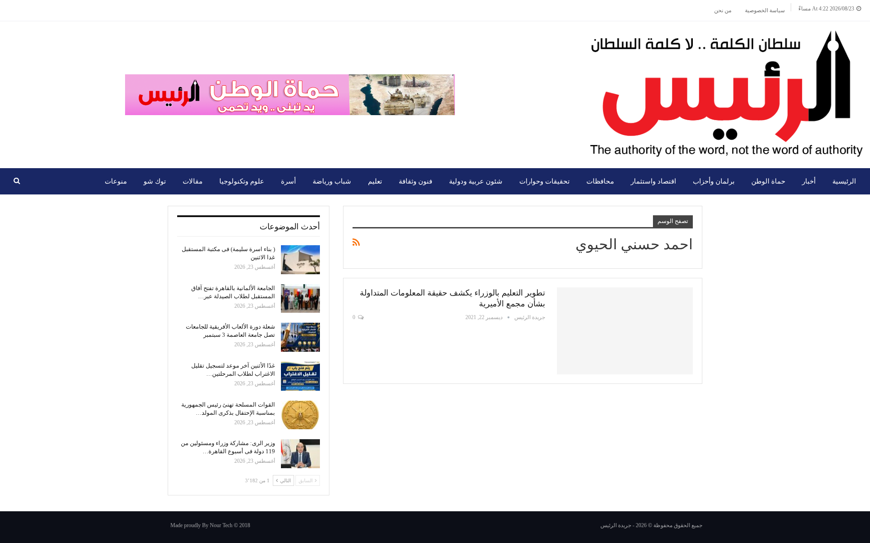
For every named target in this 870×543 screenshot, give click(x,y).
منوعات (116, 181)
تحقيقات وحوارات (544, 181)
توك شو (155, 181)
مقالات (193, 181)
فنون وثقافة (415, 181)
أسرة (288, 181)
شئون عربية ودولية (476, 181)
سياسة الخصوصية (765, 10)
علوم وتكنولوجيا (241, 181)
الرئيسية (844, 181)
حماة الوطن (768, 181)
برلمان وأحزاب (714, 181)
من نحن (722, 10)
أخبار (809, 181)
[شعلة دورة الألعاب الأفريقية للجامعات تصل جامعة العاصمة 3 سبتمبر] (300, 337)
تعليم (375, 181)
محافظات (600, 181)
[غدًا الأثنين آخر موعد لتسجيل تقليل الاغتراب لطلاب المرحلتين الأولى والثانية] (300, 376)
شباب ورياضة (332, 181)
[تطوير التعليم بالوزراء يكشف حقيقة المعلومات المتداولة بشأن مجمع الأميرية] (625, 330)
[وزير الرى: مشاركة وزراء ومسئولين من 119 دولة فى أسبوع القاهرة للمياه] (300, 453)
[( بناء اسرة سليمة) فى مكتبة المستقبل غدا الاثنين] (300, 259)
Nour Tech (221, 525)
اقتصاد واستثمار (653, 181)
